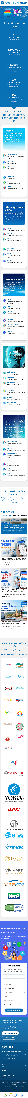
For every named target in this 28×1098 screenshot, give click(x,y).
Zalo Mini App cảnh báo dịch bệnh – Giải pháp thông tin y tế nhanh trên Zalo (13, 590)
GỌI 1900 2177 (10, 1038)
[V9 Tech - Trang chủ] (9, 1047)
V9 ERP (9, 228)
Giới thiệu (17, 1086)
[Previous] (2, 526)
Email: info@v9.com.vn (10, 1058)
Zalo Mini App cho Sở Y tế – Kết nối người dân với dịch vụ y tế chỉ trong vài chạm (14, 558)
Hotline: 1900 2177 (8, 1061)
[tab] (7, 515)
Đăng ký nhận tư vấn (14, 1010)
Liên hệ (22, 1086)
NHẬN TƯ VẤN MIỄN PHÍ (10, 1033)
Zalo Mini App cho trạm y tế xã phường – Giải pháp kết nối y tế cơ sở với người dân (14, 527)
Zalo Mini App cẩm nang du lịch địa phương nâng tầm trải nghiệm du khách (13, 622)
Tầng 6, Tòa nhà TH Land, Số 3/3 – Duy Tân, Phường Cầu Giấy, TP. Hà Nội (15, 1055)
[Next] (26, 526)
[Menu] (2, 2)
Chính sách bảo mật (9, 1086)
